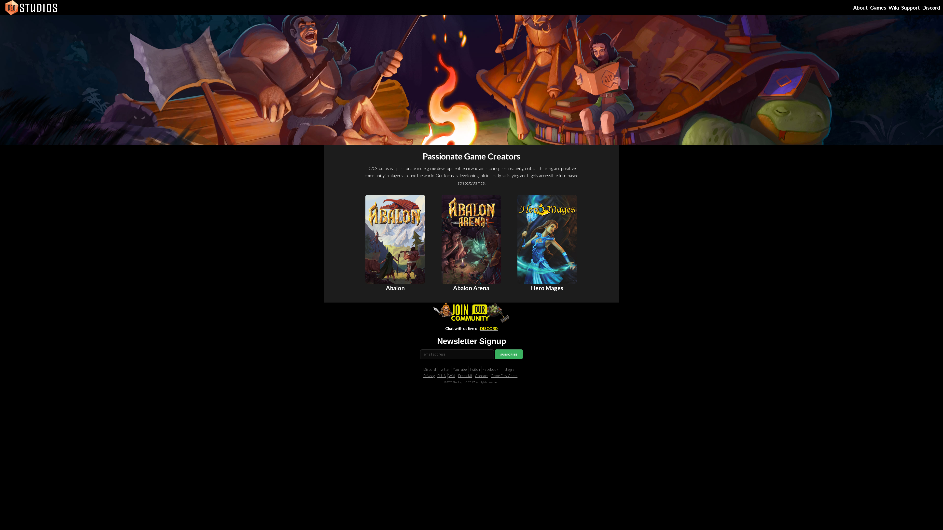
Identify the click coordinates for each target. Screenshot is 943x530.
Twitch (475, 369)
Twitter (444, 369)
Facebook (490, 369)
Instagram (509, 369)
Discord (429, 369)
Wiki (451, 376)
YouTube (460, 369)
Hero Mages (547, 288)
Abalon (395, 288)
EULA (441, 376)
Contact (481, 376)
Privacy (429, 376)
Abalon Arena (471, 288)
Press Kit (465, 376)
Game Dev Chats (504, 376)
